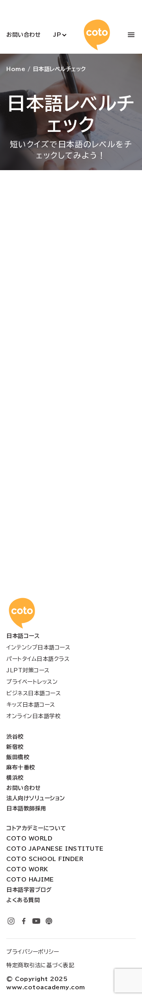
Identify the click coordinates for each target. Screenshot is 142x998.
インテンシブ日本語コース (38, 647)
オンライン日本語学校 (33, 716)
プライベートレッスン (32, 682)
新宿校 (15, 747)
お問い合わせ (23, 35)
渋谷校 (15, 736)
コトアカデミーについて (36, 828)
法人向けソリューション (35, 798)
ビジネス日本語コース (33, 693)
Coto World (29, 838)
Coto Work (27, 869)
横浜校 (15, 777)
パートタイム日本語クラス (37, 659)
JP (57, 35)
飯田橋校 (17, 757)
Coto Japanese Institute (55, 849)
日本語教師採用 (26, 808)
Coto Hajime (30, 879)
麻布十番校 (20, 767)
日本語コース (22, 636)
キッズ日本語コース (30, 704)
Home (15, 69)
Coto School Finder (44, 859)
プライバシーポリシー (32, 952)
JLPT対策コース (28, 670)
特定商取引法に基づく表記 (40, 965)
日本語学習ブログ (29, 890)
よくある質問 (23, 900)
